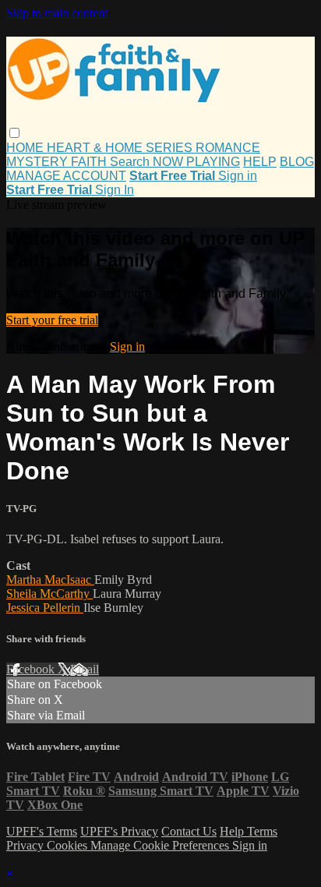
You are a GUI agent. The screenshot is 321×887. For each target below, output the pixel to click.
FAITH (90, 161)
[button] (14, 133)
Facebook (32, 669)
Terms (262, 831)
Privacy (26, 845)
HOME (26, 147)
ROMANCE (228, 147)
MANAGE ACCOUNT (66, 175)
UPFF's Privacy (119, 831)
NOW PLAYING (196, 161)
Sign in (237, 175)
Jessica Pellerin (44, 607)
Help (233, 831)
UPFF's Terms (41, 831)
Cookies (68, 845)
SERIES (171, 147)
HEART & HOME (96, 147)
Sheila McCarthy (49, 593)
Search (131, 161)
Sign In (114, 189)
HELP (260, 161)
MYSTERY (38, 161)
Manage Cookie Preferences (161, 845)
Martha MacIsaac (50, 579)
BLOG (297, 161)
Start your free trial (52, 320)
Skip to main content (57, 12)
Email (84, 669)
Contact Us (189, 831)
